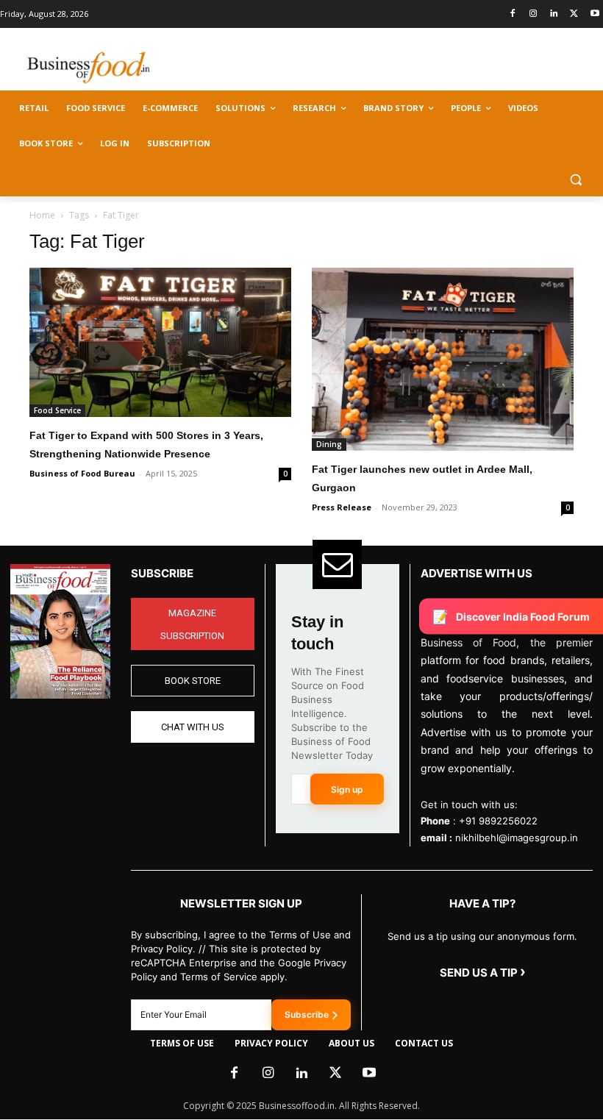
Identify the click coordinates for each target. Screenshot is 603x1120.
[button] (575, 179)
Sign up (347, 789)
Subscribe (307, 1014)
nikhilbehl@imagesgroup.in (516, 837)
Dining (329, 444)
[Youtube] (594, 14)
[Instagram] (533, 14)
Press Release (341, 507)
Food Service (57, 410)
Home (42, 215)
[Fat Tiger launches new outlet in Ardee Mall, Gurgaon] (443, 359)
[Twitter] (573, 14)
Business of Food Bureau (82, 473)
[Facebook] (512, 14)
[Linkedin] (554, 14)
